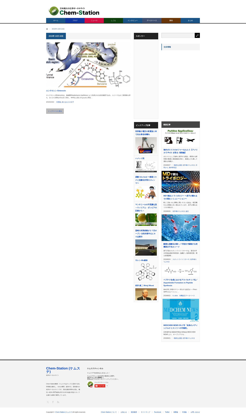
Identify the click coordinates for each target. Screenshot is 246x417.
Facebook (157, 412)
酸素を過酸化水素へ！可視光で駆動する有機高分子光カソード (180, 245)
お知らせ (124, 412)
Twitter (167, 412)
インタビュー (133, 20)
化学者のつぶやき (189, 165)
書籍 (171, 20)
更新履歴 (134, 412)
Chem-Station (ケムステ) (63, 370)
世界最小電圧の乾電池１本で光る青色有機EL (146, 132)
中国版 (184, 412)
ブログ (75, 20)
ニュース (94, 20)
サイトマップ (145, 412)
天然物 (58, 102)
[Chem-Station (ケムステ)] (74, 11)
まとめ (190, 20)
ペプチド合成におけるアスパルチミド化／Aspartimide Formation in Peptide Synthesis (180, 283)
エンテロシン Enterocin (56, 91)
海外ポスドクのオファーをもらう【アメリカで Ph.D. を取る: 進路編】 (180, 151)
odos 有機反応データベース (184, 296)
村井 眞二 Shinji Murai (144, 285)
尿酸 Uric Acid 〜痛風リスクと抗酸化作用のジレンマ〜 (146, 180)
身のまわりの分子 (68, 102)
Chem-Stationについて (109, 412)
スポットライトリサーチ (181, 259)
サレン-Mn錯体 (141, 260)
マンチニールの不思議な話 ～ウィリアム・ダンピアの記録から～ (146, 207)
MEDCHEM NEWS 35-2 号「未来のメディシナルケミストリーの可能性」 (180, 326)
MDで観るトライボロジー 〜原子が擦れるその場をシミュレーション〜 (180, 197)
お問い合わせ (195, 412)
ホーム (55, 20)
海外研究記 (173, 167)
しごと (113, 20)
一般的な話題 (177, 165)
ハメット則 (139, 158)
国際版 (175, 412)
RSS (58, 402)
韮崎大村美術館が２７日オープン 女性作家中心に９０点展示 (146, 233)
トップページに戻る (55, 111)
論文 (187, 211)
